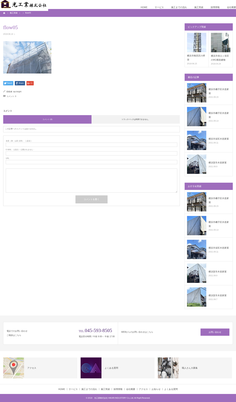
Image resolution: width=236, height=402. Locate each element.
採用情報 (215, 7)
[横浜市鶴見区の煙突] (196, 42)
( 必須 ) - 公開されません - (20, 150)
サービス (159, 7)
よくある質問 (171, 389)
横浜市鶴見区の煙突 (196, 57)
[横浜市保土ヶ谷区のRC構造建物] (220, 42)
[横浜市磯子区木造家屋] (196, 92)
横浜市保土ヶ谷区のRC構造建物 (220, 58)
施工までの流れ (179, 7)
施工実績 (198, 7)
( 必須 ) (18, 141)
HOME (144, 7)
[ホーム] (4, 12)
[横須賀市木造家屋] (196, 164)
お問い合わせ (215, 332)
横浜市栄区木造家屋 (219, 138)
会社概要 (231, 7)
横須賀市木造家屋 (218, 162)
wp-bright (17, 92)
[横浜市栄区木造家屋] (196, 140)
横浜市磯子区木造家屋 (219, 91)
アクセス (143, 389)
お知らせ (156, 389)
